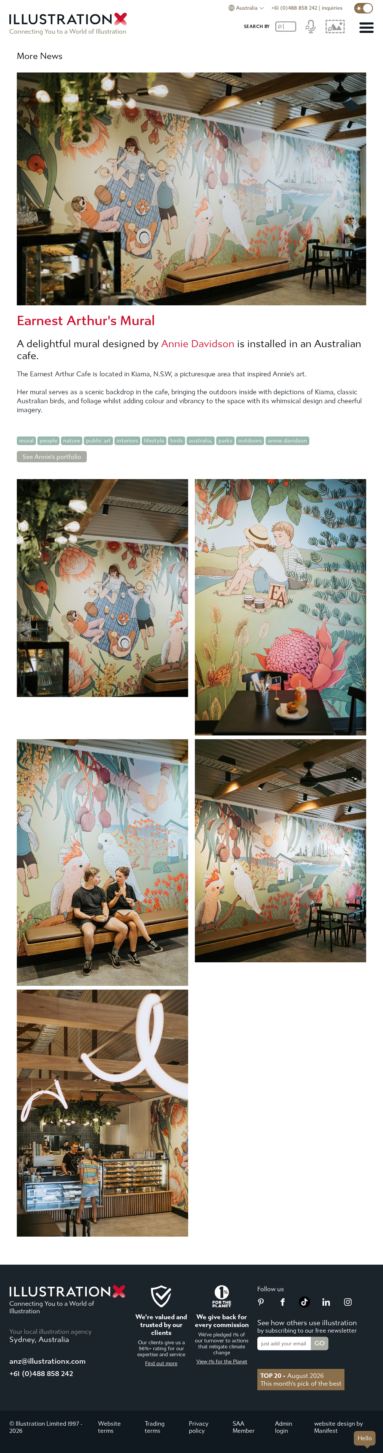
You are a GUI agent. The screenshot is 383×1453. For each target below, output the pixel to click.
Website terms (109, 1427)
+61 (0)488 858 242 (294, 8)
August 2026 (292, 1375)
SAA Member (244, 1427)
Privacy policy (198, 1427)
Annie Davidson (198, 344)
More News (39, 56)
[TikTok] (304, 1305)
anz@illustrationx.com (47, 1361)
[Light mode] (363, 8)
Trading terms (155, 1427)
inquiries (332, 8)
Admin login (283, 1427)
